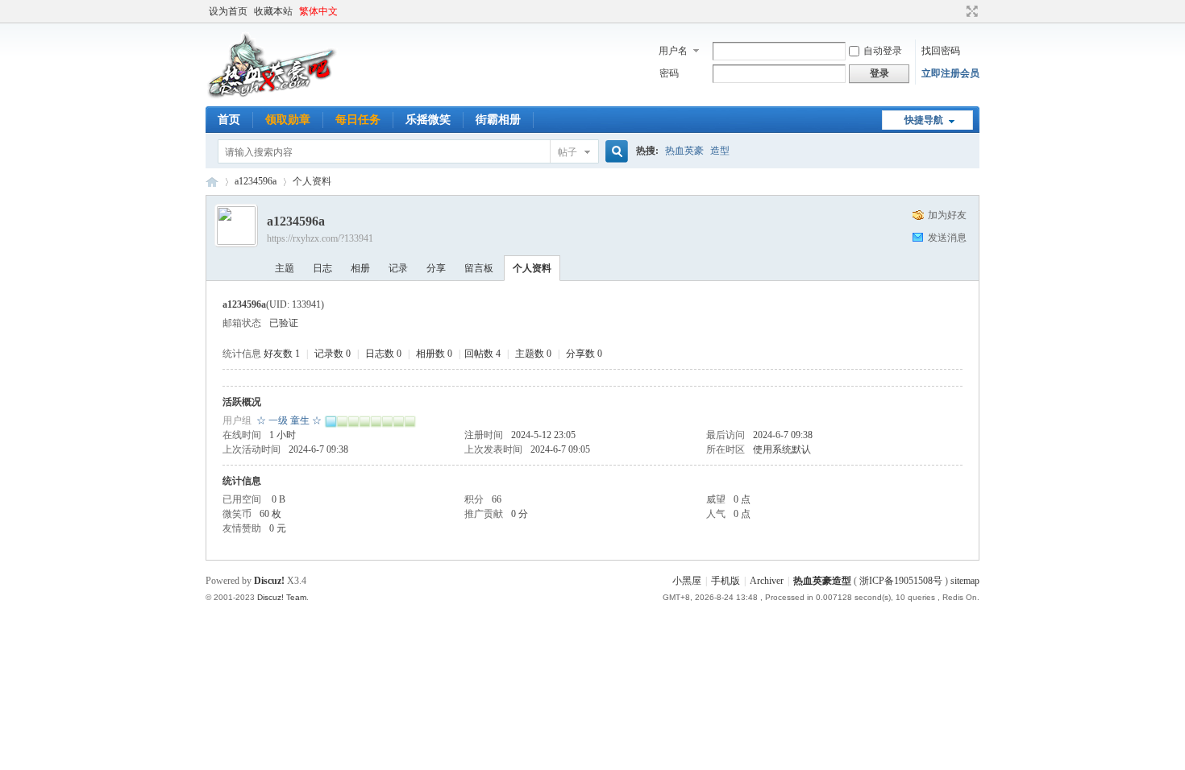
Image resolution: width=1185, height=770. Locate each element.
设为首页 (228, 11)
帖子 (567, 152)
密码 (669, 73)
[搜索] (614, 152)
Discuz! (269, 580)
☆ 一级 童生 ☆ (289, 420)
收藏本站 (273, 11)
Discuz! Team (281, 597)
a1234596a (255, 181)
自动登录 (882, 50)
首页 (229, 120)
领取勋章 (287, 120)
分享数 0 (584, 353)
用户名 (673, 50)
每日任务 (357, 120)
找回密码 (940, 50)
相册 (360, 268)
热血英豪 (684, 150)
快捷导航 (923, 120)
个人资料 (532, 268)
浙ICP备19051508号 (900, 580)
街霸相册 (498, 120)
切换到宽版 (970, 11)
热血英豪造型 (212, 181)
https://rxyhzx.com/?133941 (320, 238)
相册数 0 (434, 353)
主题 (284, 268)
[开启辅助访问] (957, 11)
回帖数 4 (482, 353)
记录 (398, 268)
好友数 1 (282, 353)
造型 (720, 150)
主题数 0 (533, 353)
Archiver (767, 580)
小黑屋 (686, 580)
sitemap (964, 580)
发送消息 (947, 237)
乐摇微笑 (428, 120)
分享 (436, 268)
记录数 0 (332, 353)
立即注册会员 (950, 73)
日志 (322, 268)
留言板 (478, 268)
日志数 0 (383, 353)
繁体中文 (318, 11)
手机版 (725, 580)
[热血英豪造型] (272, 96)
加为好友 (947, 215)
